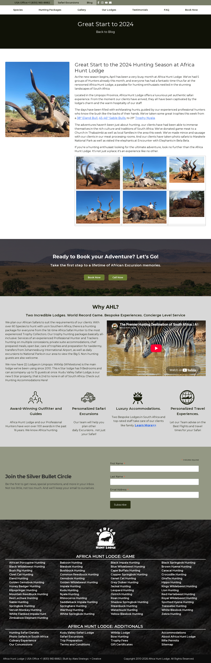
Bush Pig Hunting (20, 570)
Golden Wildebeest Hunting (79, 582)
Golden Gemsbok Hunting (26, 582)
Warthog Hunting (71, 610)
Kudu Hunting (69, 590)
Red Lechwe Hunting (23, 598)
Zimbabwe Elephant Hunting (28, 617)
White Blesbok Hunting (177, 610)
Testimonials (140, 9)
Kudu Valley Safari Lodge (77, 632)
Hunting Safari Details (24, 632)
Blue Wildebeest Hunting (128, 566)
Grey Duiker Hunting (124, 582)
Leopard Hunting (122, 590)
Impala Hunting (70, 586)
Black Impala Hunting (125, 562)
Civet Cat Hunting (21, 574)
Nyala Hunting (69, 594)
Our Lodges (109, 9)
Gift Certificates (122, 644)
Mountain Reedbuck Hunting (28, 594)
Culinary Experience (22, 640)
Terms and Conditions (75, 644)
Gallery (81, 9)
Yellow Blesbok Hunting (127, 614)
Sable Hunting (18, 602)
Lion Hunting (170, 590)
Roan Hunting (120, 598)
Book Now (191, 9)
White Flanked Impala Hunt (27, 614)
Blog (89, 2)
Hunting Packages (50, 9)
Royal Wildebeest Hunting (179, 598)
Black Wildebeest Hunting (27, 566)
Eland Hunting (18, 578)
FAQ (166, 9)
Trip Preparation (71, 640)
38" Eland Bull (87, 118)
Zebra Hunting (171, 614)
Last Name (117, 476)
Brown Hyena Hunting (176, 566)
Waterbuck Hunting (124, 610)
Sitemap (167, 644)
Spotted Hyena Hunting (178, 602)
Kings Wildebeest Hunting (179, 586)
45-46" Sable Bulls (112, 118)
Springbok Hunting (22, 606)
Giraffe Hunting (172, 578)
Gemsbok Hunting (72, 578)
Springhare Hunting (73, 606)
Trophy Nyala (145, 118)
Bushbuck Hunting (72, 570)
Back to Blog (105, 32)
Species (18, 9)
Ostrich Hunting (121, 594)
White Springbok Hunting (77, 614)
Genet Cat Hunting (123, 578)
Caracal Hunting (172, 570)
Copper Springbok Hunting (129, 574)
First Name (117, 463)
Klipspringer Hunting (23, 590)
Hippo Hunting (171, 582)
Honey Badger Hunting (24, 586)
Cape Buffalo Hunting (125, 570)
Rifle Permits (170, 640)
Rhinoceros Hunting (73, 598)
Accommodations (174, 632)
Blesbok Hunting (71, 566)
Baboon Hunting (71, 562)
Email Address (119, 489)
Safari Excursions (68, 2)
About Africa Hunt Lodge (179, 636)
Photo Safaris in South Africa (28, 636)
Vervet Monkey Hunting (25, 610)
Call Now (117, 277)
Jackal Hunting (121, 586)
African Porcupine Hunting (27, 562)
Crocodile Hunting (174, 574)
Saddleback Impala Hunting (79, 602)
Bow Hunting (119, 636)
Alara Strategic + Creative (86, 658)
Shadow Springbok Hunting (129, 602)
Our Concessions (20, 644)
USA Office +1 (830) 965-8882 (32, 2)
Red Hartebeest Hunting (178, 594)
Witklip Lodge (120, 632)
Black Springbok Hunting (178, 562)
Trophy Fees (119, 640)
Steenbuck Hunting (124, 606)
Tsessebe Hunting (174, 606)
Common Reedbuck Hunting (79, 574)
